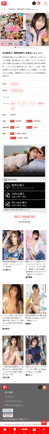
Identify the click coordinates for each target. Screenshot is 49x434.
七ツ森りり (7, 270)
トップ (3, 9)
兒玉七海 (6, 377)
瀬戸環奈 (29, 277)
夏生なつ (29, 375)
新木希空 (6, 329)
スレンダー (22, 103)
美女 (13, 103)
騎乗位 (40, 103)
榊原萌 (28, 324)
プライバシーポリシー (14, 405)
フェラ (32, 103)
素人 (13, 108)
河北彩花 (14, 84)
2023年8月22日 (17, 91)
